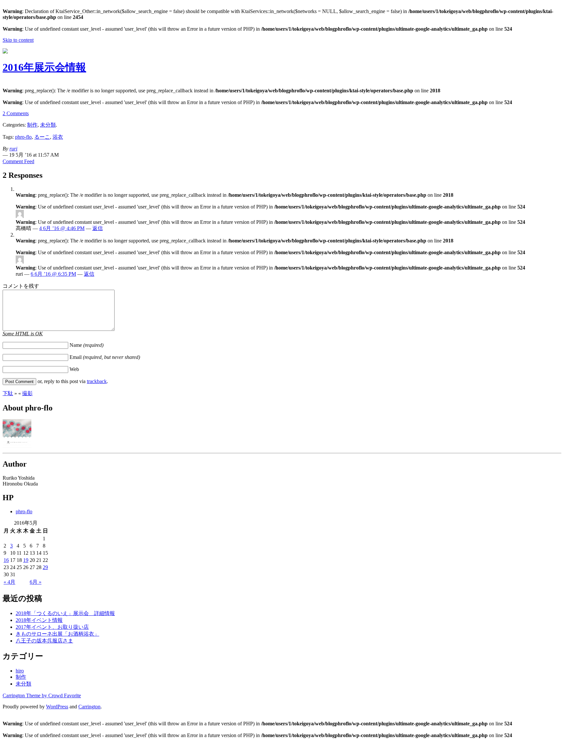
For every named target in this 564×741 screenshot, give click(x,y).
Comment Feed (18, 161)
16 (6, 560)
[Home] (5, 51)
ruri (13, 148)
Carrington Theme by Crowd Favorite (42, 695)
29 (45, 567)
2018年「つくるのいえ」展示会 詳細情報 (65, 613)
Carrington (89, 706)
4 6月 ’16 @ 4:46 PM (62, 228)
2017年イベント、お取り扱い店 (52, 627)
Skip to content (18, 40)
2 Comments (16, 113)
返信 (97, 228)
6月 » (35, 582)
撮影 (27, 393)
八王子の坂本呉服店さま (44, 640)
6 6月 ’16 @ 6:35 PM (53, 274)
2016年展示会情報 (44, 67)
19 (25, 560)
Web (74, 369)
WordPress (57, 706)
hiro (20, 670)
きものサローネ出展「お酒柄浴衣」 (57, 634)
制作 (32, 125)
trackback (97, 381)
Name (86, 345)
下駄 (8, 393)
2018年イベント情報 (39, 620)
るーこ (42, 137)
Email (105, 357)
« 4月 (9, 582)
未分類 (48, 125)
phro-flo (23, 137)
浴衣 (58, 137)
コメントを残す (21, 286)
